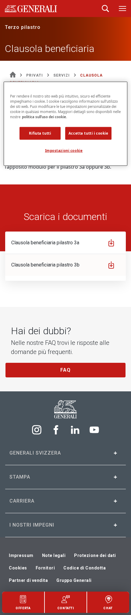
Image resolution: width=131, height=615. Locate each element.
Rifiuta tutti (40, 133)
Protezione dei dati (95, 555)
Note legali (54, 555)
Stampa (19, 477)
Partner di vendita (28, 580)
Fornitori (45, 567)
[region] (65, 123)
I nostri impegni (31, 525)
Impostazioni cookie (64, 150)
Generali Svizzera (35, 453)
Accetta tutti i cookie (88, 133)
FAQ (65, 370)
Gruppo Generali (74, 580)
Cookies (18, 567)
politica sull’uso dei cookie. (44, 117)
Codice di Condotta (84, 567)
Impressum (21, 555)
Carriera (21, 501)
